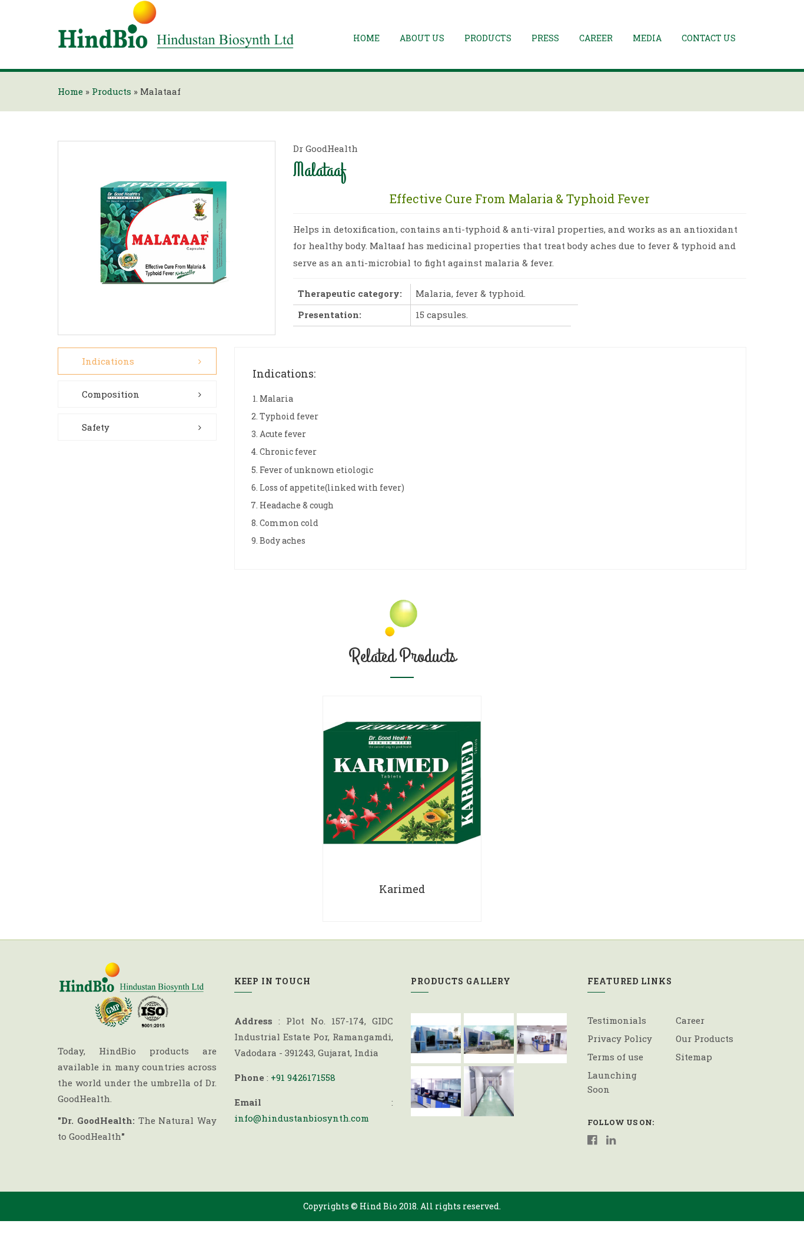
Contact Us (709, 38)
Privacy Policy (619, 1038)
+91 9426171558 (303, 1077)
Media (647, 38)
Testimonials (616, 1020)
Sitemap (694, 1057)
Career (596, 38)
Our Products (704, 1038)
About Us (422, 38)
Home (366, 38)
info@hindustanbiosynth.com (301, 1118)
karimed (402, 889)
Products (487, 38)
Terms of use (615, 1057)
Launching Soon (612, 1082)
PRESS (545, 38)
